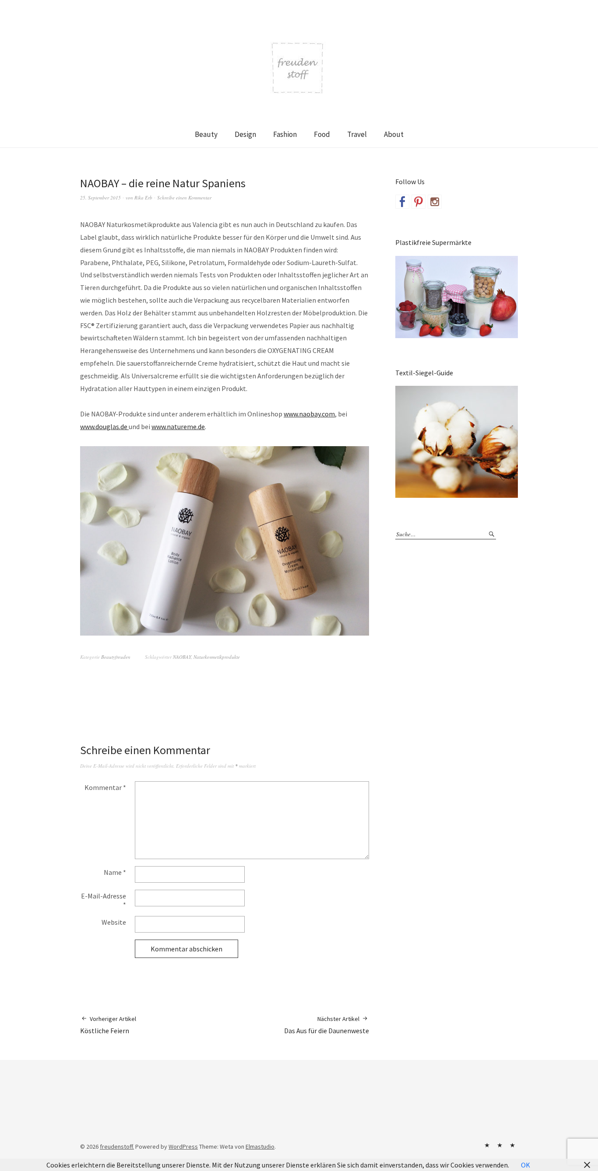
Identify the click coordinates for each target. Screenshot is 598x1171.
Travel (357, 134)
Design (245, 134)
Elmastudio (260, 1146)
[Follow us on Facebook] (402, 202)
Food (322, 134)
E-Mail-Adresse (103, 900)
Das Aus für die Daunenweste (326, 1025)
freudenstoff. (117, 1146)
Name (115, 872)
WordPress (183, 1146)
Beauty (206, 134)
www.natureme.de (178, 426)
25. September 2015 (100, 197)
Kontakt (486, 1145)
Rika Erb (143, 197)
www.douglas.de (104, 426)
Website (114, 922)
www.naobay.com (309, 413)
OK (525, 1165)
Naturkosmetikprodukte (216, 657)
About (394, 134)
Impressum (499, 1145)
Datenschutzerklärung (512, 1145)
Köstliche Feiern (108, 1025)
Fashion (285, 134)
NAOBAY (182, 657)
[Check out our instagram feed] (435, 202)
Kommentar (105, 787)
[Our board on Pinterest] (419, 202)
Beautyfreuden (115, 657)
